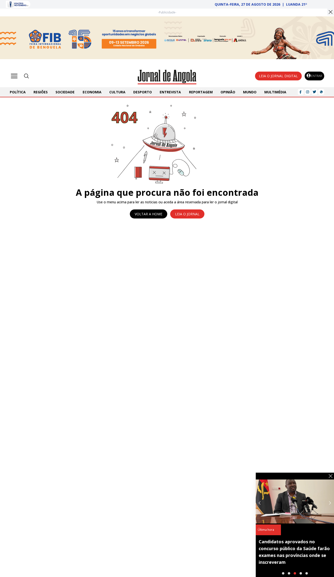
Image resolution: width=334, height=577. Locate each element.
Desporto (142, 92)
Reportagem (201, 92)
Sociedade (65, 92)
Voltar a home (148, 214)
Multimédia (275, 92)
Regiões (40, 92)
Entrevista (170, 92)
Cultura (117, 92)
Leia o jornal (187, 214)
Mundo (249, 92)
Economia (92, 92)
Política (18, 92)
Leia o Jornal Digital (278, 76)
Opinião (228, 92)
